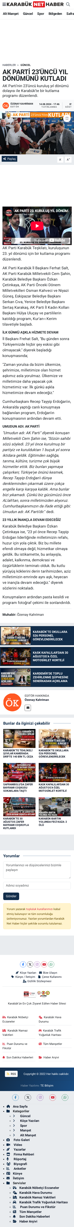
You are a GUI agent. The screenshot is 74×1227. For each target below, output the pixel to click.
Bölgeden (55, 14)
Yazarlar (19, 1149)
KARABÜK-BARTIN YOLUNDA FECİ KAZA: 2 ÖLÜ (53, 821)
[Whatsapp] (51, 964)
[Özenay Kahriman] (12, 702)
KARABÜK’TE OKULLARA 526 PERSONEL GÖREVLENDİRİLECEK (53, 753)
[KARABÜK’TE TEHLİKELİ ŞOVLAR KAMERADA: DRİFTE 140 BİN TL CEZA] (19, 738)
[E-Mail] (28, 708)
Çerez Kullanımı (52, 977)
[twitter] (27, 1097)
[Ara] (68, 4)
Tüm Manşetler (52, 1044)
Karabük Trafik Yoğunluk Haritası (50, 1032)
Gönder (11, 896)
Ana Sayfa (20, 1106)
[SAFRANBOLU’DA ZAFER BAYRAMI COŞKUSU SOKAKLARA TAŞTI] (19, 772)
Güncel (28, 14)
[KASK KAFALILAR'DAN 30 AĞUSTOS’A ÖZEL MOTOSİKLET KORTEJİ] (55, 772)
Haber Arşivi (51, 1057)
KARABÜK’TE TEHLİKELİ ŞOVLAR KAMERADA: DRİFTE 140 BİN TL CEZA (18, 753)
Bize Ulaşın (50, 972)
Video (17, 1145)
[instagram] (40, 1097)
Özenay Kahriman (37, 700)
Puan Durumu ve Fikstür (15, 1046)
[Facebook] (23, 964)
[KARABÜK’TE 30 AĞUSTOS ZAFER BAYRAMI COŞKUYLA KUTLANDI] (19, 806)
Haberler (9, 64)
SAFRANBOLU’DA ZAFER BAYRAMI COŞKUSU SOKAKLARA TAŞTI (18, 787)
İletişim (18, 1178)
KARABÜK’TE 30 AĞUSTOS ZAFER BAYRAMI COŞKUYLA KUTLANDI (16, 823)
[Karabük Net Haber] (35, 4)
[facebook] (15, 1097)
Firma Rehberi (23, 1154)
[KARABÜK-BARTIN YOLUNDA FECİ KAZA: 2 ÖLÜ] (55, 806)
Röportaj (19, 1159)
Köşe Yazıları (28, 972)
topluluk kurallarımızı (40, 909)
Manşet (25, 1130)
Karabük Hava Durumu (50, 1019)
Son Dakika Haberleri (19, 1057)
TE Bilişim (46, 1085)
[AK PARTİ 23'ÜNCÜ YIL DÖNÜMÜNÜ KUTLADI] (37, 132)
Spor (40, 14)
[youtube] (52, 1097)
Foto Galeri (21, 1140)
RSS (13, 1074)
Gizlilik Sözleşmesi (39, 981)
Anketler (19, 1168)
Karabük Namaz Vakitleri (15, 1032)
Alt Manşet (10, 14)
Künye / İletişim (25, 977)
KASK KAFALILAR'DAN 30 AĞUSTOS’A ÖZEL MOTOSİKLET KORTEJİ (54, 787)
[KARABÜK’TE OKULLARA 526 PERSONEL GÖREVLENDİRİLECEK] (55, 738)
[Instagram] (37, 964)
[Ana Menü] (4, 4)
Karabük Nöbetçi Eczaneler (15, 1019)
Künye (17, 1173)
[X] (30, 964)
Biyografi (20, 1164)
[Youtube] (44, 964)
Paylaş (11, 159)
